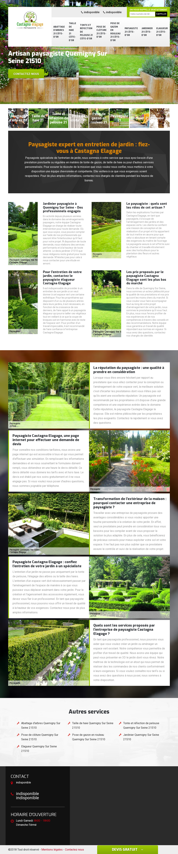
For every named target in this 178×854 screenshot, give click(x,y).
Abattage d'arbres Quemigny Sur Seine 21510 (40, 725)
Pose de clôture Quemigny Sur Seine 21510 (39, 737)
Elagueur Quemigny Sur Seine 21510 (39, 749)
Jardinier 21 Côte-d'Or (147, 32)
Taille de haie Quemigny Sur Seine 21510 (92, 725)
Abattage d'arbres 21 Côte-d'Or (59, 31)
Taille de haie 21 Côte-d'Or (72, 32)
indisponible (91, 12)
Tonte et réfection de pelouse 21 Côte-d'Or (86, 32)
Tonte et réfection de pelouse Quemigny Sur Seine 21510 (141, 725)
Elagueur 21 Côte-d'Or (162, 32)
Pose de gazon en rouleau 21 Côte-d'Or (115, 32)
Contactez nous (74, 849)
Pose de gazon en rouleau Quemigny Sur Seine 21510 (88, 737)
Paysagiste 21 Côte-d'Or (131, 32)
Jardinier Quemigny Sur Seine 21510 (141, 737)
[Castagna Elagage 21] (30, 20)
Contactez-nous (26, 74)
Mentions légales (52, 849)
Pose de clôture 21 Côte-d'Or (101, 31)
